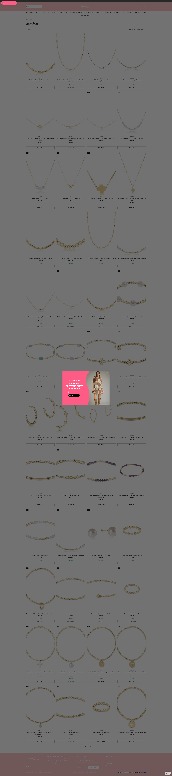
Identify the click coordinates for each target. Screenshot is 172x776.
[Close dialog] (108, 373)
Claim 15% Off (74, 395)
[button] (9, 3)
